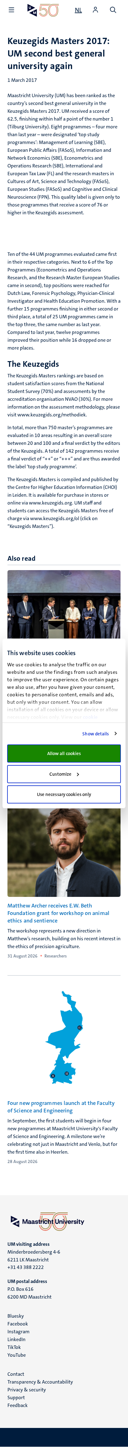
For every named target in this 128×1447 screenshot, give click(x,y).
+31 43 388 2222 (25, 1267)
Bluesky (15, 1316)
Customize (60, 774)
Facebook (17, 1323)
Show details (95, 734)
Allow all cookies (64, 753)
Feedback (17, 1405)
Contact (15, 1374)
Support (16, 1397)
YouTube (16, 1355)
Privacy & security (26, 1389)
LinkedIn (16, 1339)
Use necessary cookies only (64, 794)
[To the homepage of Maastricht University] (43, 10)
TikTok (14, 1347)
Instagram (18, 1331)
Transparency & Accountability (40, 1382)
